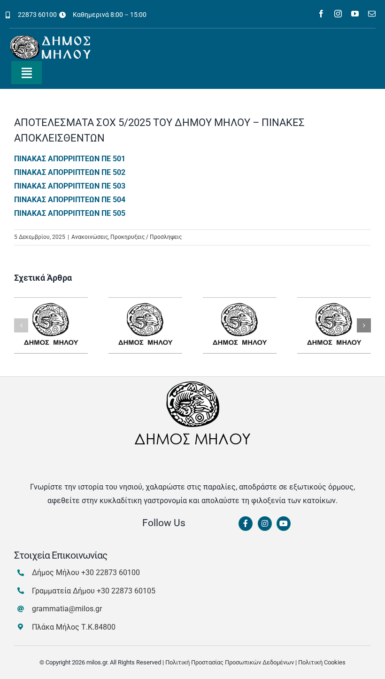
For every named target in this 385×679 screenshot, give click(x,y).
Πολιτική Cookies (322, 662)
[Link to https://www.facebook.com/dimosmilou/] (246, 523)
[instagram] (338, 13)
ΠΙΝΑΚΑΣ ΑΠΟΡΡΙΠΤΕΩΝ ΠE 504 (69, 199)
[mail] (372, 13)
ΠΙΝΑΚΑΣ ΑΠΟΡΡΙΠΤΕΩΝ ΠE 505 (69, 213)
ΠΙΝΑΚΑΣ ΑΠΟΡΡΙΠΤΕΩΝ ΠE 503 (69, 186)
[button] (21, 325)
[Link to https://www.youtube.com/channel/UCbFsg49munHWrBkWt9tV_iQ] (284, 523)
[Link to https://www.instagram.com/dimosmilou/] (265, 523)
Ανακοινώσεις (89, 237)
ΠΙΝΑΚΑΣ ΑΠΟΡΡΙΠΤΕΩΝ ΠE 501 (69, 158)
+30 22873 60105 (126, 590)
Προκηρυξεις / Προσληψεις (146, 237)
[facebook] (321, 13)
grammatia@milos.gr (67, 608)
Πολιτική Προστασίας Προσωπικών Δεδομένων (229, 662)
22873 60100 (37, 14)
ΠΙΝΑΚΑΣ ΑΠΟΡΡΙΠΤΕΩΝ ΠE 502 (69, 172)
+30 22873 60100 (110, 572)
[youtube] (355, 13)
